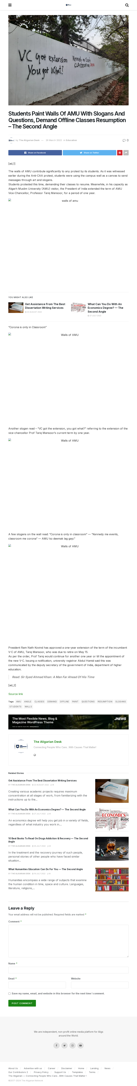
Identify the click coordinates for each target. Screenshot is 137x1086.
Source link (15, 694)
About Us (13, 1068)
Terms (92, 1072)
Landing (94, 1068)
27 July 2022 (95, 316)
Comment (15, 921)
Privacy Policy (41, 1072)
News (107, 1068)
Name (13, 963)
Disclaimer (66, 1068)
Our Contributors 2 (18, 1072)
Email (12, 978)
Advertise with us (33, 1068)
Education (71, 140)
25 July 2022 (40, 846)
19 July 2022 (39, 874)
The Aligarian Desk (29, 140)
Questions (88, 701)
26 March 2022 (54, 140)
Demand (52, 701)
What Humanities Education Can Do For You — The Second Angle (45, 869)
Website (76, 978)
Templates (77, 1072)
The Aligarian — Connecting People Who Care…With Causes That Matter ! (47, 1075)
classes (39, 701)
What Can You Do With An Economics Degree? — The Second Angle (105, 307)
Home (81, 1068)
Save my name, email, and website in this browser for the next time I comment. (58, 993)
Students (16, 706)
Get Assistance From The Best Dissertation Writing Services (42, 780)
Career (51, 1068)
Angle (27, 701)
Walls (28, 706)
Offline (64, 701)
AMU (18, 701)
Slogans (120, 701)
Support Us (60, 1072)
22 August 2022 (34, 312)
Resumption (105, 701)
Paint (75, 701)
